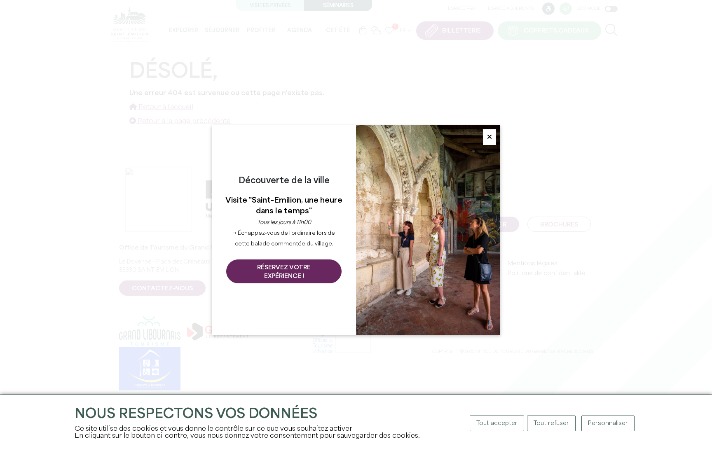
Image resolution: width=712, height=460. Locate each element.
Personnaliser (608, 423)
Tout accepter (497, 423)
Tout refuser (551, 423)
